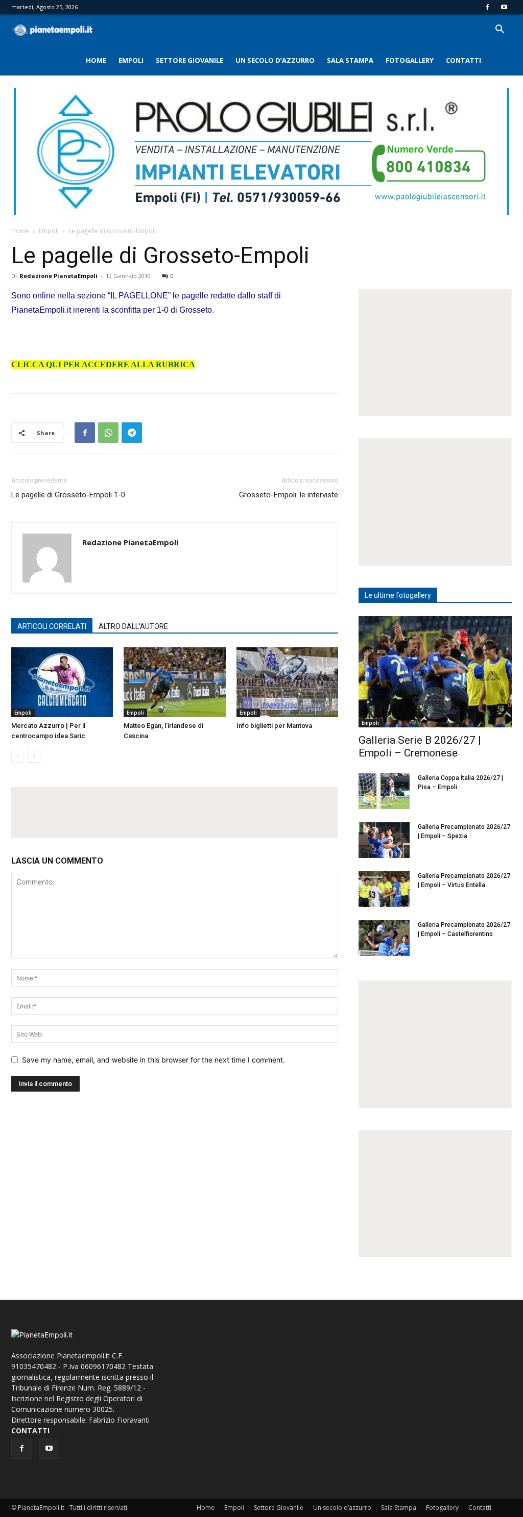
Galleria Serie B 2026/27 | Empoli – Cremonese (420, 746)
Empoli (131, 60)
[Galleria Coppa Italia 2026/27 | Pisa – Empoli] (384, 791)
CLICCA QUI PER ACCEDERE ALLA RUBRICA (103, 364)
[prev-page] (17, 756)
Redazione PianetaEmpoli (58, 276)
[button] (499, 30)
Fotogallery (410, 60)
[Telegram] (132, 432)
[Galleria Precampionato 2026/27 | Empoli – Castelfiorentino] (384, 938)
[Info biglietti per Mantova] (287, 682)
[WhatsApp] (108, 432)
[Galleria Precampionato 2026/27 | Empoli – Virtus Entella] (384, 889)
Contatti (463, 60)
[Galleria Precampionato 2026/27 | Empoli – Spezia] (384, 840)
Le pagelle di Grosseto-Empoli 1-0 (68, 494)
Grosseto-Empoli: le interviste (288, 494)
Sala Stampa (350, 60)
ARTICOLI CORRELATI (51, 626)
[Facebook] (487, 7)
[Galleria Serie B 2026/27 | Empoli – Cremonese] (435, 671)
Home (96, 60)
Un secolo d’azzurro (275, 60)
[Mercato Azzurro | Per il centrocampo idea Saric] (62, 682)
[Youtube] (504, 7)
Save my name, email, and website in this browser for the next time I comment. (153, 1059)
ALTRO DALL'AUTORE (133, 626)
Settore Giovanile (189, 60)
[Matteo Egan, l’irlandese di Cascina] (174, 682)
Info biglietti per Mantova (274, 725)
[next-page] (34, 756)
